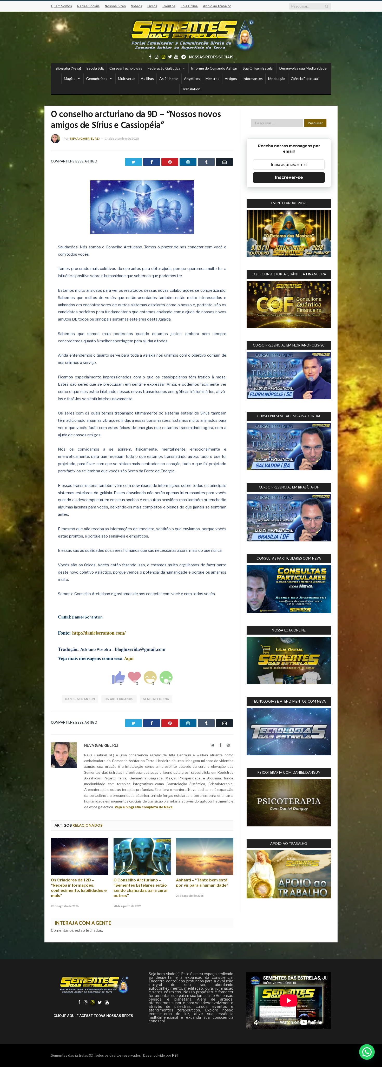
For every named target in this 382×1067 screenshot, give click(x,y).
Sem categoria (156, 699)
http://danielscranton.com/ (99, 632)
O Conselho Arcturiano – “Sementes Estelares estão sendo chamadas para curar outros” (141, 888)
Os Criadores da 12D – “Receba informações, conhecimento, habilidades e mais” (79, 888)
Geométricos (96, 78)
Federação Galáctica (164, 68)
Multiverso (126, 78)
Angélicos (192, 78)
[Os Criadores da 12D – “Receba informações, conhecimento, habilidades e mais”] (79, 856)
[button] (367, 1052)
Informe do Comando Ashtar (214, 68)
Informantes (252, 78)
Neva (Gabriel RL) (85, 138)
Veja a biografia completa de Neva (144, 807)
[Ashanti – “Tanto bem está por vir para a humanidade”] (204, 856)
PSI (175, 1055)
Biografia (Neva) (68, 68)
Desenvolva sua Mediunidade (303, 68)
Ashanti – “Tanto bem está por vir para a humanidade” (202, 883)
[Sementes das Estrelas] (191, 34)
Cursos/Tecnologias (125, 68)
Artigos (231, 78)
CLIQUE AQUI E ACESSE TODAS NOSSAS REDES (93, 1016)
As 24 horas (169, 78)
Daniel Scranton (80, 699)
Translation (191, 89)
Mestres (212, 78)
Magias (69, 78)
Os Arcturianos (119, 699)
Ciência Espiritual (305, 78)
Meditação (276, 78)
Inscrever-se (289, 177)
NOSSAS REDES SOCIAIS (211, 57)
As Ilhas (147, 78)
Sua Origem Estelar (258, 68)
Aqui (129, 658)
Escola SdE (95, 68)
